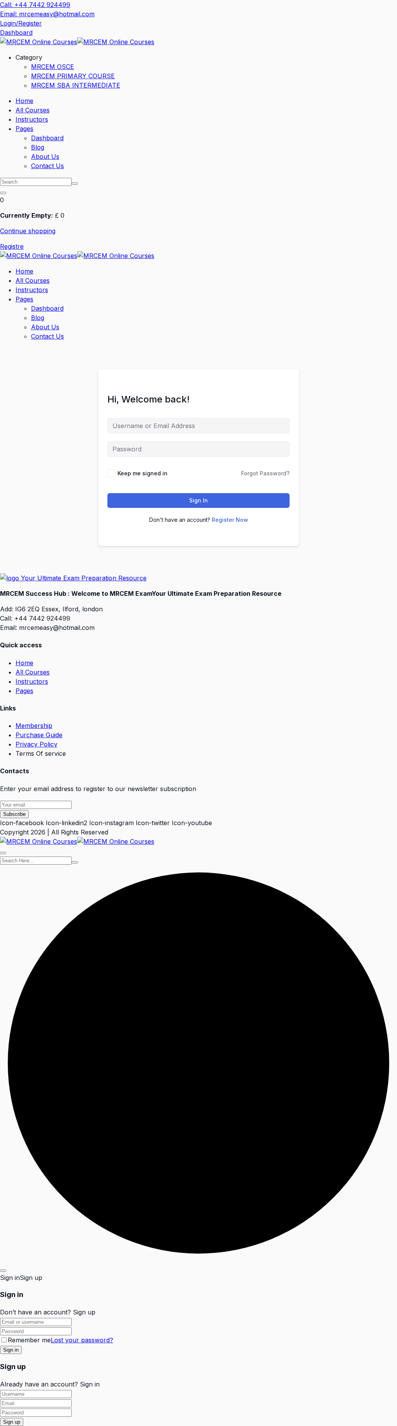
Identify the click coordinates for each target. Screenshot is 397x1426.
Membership (34, 725)
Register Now (230, 519)
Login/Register (21, 23)
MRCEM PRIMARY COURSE (73, 76)
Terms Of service (41, 753)
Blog (37, 147)
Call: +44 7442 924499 (35, 5)
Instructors (32, 119)
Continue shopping (27, 231)
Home (24, 101)
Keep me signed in (142, 473)
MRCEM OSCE (52, 67)
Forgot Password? (265, 473)
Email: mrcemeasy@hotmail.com (47, 14)
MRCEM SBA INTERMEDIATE (75, 85)
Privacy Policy (36, 744)
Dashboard (16, 32)
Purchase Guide (39, 735)
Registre (12, 246)
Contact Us (47, 166)
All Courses (33, 110)
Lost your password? (82, 1340)
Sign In (198, 500)
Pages (24, 128)
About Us (45, 156)
